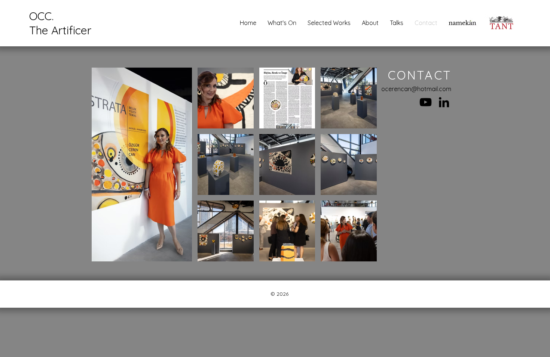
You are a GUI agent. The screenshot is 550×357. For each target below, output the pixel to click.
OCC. (41, 16)
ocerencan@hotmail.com (416, 89)
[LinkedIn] (444, 102)
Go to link (462, 31)
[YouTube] (425, 102)
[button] (462, 23)
